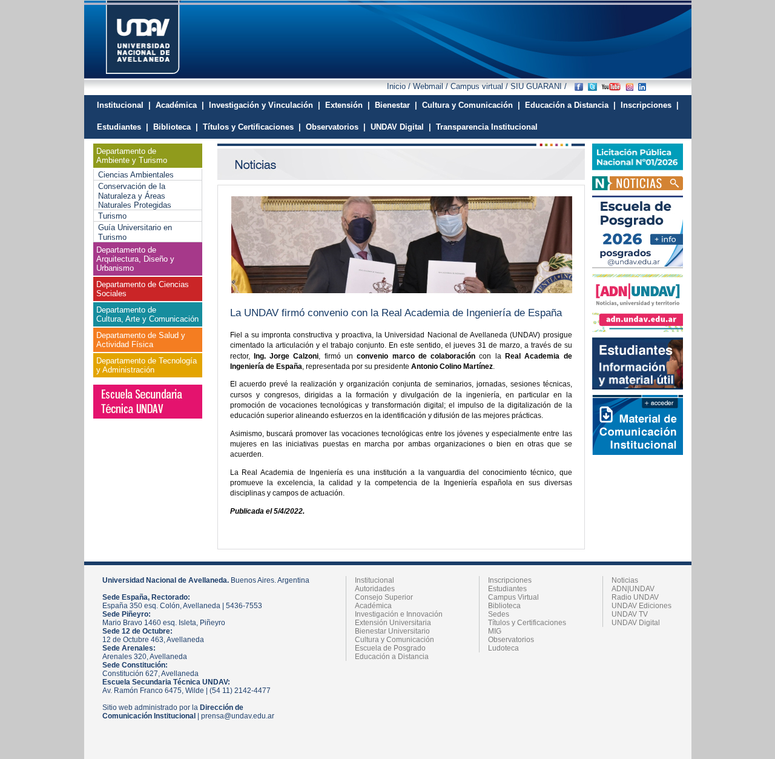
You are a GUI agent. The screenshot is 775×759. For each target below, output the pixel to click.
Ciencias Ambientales (136, 174)
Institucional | (124, 105)
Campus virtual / (479, 86)
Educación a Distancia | (570, 105)
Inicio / (400, 86)
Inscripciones (510, 580)
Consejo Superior (384, 597)
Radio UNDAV (635, 597)
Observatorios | (336, 126)
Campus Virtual (513, 597)
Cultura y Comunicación (394, 639)
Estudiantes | (122, 126)
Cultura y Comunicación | (471, 105)
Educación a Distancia (392, 656)
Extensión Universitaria (393, 622)
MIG (494, 631)
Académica (373, 606)
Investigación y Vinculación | (264, 105)
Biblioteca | (175, 126)
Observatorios (511, 639)
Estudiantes (507, 589)
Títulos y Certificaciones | (252, 126)
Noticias (625, 580)
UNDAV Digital (636, 622)
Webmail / (431, 86)
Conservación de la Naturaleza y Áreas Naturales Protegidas (134, 196)
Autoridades (375, 589)
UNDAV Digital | (401, 126)
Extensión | (347, 105)
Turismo (112, 215)
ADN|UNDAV (633, 589)
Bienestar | (396, 105)
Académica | (180, 105)
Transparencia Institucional (487, 126)
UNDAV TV (630, 614)
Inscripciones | (650, 105)
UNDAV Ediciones (641, 606)
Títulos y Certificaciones (527, 622)
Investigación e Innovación (399, 614)
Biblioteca (504, 606)
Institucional (374, 580)
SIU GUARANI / (537, 86)
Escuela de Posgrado (390, 648)
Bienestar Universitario (392, 631)
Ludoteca (503, 648)
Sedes (498, 614)
